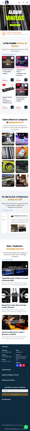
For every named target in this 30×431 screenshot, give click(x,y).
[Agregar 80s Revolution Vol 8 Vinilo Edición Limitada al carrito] (25, 107)
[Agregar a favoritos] (12, 58)
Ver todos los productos (9, 54)
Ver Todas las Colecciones (8, 131)
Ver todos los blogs (7, 259)
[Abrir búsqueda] (19, 2)
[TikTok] (27, 365)
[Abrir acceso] (23, 2)
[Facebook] (17, 365)
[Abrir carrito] (27, 2)
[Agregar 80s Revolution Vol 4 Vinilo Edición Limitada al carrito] (12, 79)
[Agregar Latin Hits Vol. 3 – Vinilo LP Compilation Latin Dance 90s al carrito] (25, 79)
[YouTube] (23, 365)
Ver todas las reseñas (7, 210)
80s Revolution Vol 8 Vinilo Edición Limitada (21, 99)
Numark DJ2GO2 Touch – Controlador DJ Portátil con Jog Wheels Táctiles (7, 100)
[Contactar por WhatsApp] (26, 427)
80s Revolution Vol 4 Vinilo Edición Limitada (8, 71)
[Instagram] (20, 365)
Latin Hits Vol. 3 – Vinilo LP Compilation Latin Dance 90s (21, 72)
